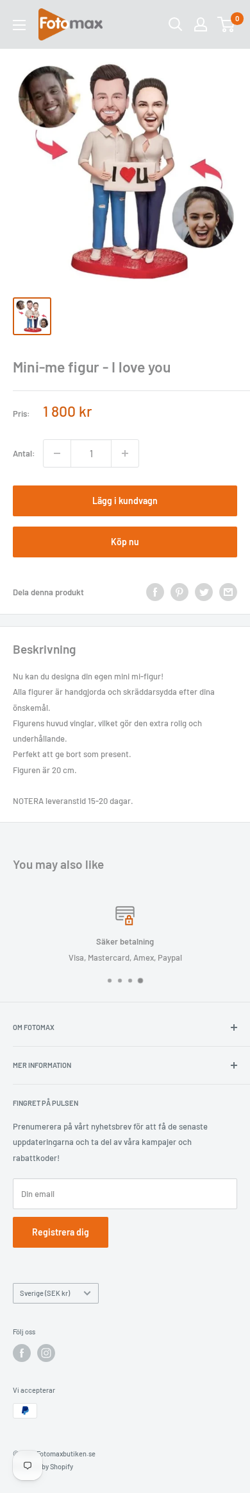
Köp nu (125, 541)
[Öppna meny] (19, 25)
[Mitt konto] (200, 24)
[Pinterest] (179, 592)
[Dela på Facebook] (155, 592)
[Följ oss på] (22, 1353)
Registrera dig (60, 1232)
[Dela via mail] (228, 592)
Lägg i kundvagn (125, 500)
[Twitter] (204, 592)
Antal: (24, 453)
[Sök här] (176, 24)
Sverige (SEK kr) (45, 1293)
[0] (227, 24)
